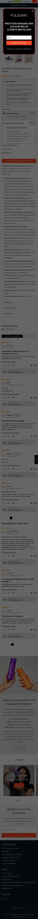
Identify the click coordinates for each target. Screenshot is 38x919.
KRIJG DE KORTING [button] (19, 43)
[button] (33, 11)
